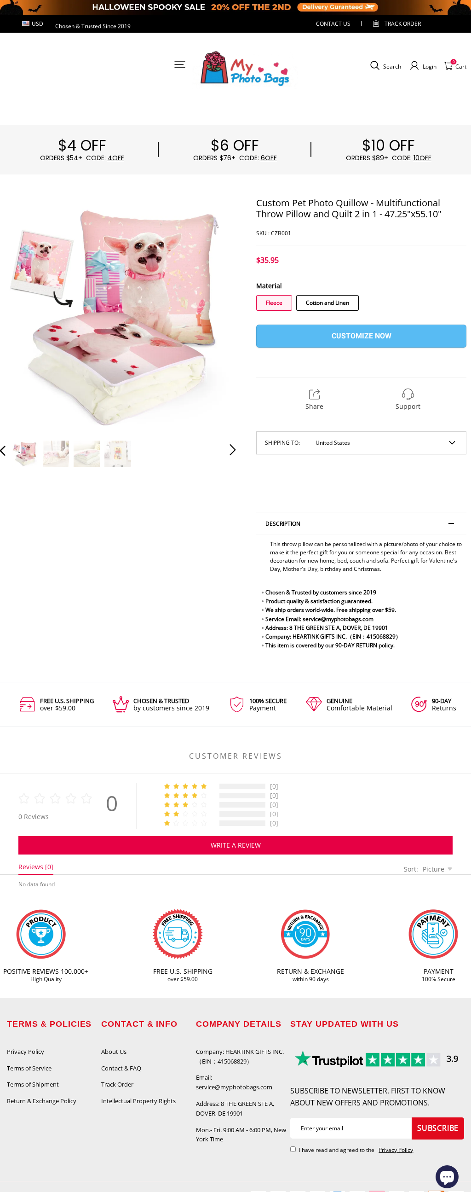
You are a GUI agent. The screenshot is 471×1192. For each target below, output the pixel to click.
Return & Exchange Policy (41, 1101)
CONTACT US (333, 24)
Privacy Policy (25, 1051)
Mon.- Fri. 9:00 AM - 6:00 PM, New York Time (241, 1135)
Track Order (403, 24)
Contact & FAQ (121, 1068)
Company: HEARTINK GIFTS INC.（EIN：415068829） (240, 1056)
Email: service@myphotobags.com (234, 1082)
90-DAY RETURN (356, 645)
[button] (21, 314)
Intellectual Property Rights (138, 1101)
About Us (113, 1051)
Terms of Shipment (33, 1084)
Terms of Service (29, 1068)
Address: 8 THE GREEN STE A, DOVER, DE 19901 (235, 1108)
